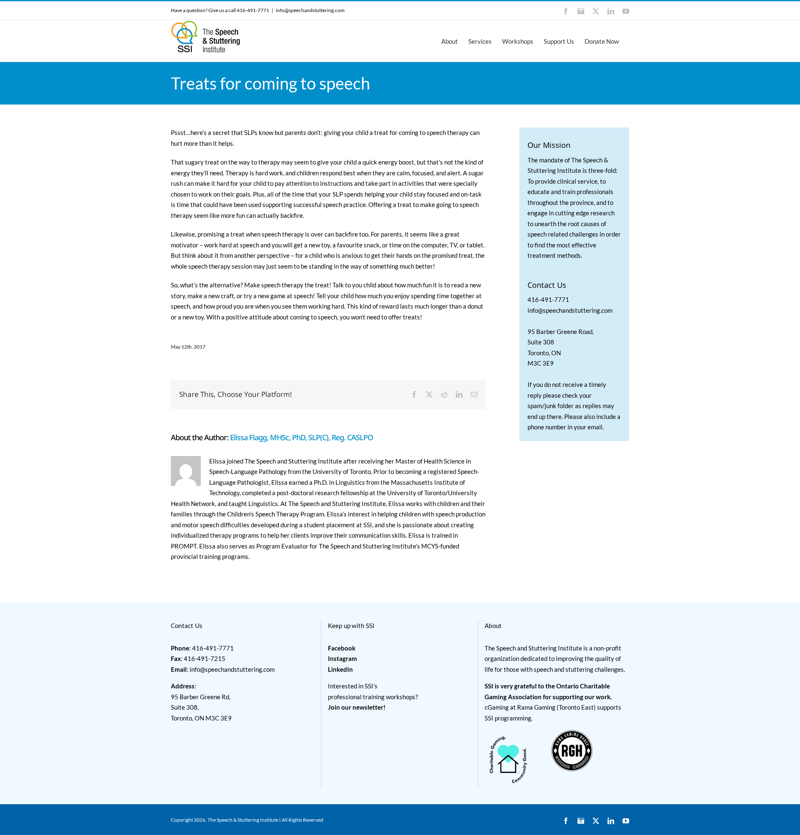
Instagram (342, 658)
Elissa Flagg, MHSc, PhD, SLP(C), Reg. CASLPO (301, 437)
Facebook (341, 648)
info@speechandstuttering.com (310, 10)
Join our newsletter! (356, 707)
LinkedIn (340, 669)
